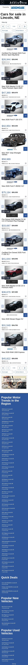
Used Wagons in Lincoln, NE (8, 656)
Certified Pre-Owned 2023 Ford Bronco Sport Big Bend (13, 54)
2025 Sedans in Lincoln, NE (8, 554)
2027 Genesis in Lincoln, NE (8, 505)
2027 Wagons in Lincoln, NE (8, 534)
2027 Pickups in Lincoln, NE (8, 463)
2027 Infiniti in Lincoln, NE (7, 484)
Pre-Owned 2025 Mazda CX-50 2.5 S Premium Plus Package (13, 220)
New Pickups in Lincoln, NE (8, 611)
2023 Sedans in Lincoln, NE (8, 546)
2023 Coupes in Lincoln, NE (8, 567)
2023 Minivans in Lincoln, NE (8, 558)
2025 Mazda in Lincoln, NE (7, 501)
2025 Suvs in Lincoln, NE (7, 443)
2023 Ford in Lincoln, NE (7, 476)
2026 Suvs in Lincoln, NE (7, 410)
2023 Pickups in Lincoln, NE (8, 467)
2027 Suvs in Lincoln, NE (7, 430)
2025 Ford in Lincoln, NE (7, 472)
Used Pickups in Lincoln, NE (8, 643)
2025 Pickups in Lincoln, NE (8, 488)
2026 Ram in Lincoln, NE (7, 434)
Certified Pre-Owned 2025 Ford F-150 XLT (13, 253)
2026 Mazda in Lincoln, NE (7, 422)
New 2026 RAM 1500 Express (13, 352)
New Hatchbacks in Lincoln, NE (8, 624)
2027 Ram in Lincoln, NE (7, 492)
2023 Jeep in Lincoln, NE (7, 513)
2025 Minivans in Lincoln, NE (8, 538)
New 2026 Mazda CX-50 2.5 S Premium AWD (13, 286)
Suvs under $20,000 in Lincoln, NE (9, 583)
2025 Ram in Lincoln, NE (7, 525)
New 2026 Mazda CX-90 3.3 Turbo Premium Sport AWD (12, 87)
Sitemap (14, 663)
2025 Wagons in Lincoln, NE (8, 550)
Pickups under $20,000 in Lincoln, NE (10, 587)
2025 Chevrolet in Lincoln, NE (8, 509)
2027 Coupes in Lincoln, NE (8, 571)
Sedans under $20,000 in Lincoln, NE (10, 592)
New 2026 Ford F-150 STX (12, 119)
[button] (2, 40)
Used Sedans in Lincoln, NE (8, 647)
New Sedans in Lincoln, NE (7, 619)
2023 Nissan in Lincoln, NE (7, 480)
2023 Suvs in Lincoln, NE (7, 447)
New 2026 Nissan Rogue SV (12, 319)
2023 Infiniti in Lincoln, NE (7, 529)
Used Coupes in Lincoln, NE (8, 660)
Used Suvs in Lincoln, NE (7, 639)
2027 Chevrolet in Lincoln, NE (8, 496)
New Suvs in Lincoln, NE (7, 607)
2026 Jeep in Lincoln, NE (7, 426)
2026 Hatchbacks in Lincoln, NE (9, 542)
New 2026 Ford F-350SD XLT (13, 186)
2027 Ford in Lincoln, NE (7, 451)
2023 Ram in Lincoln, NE (7, 521)
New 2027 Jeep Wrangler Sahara (11, 153)
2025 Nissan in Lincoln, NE (7, 517)
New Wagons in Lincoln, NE (8, 615)
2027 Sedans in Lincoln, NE (8, 563)
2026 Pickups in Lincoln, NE (8, 414)
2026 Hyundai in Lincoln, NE (8, 438)
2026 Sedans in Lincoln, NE (8, 459)
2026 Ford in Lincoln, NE (7, 418)
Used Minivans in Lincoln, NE (8, 652)
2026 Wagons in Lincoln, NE (8, 455)
